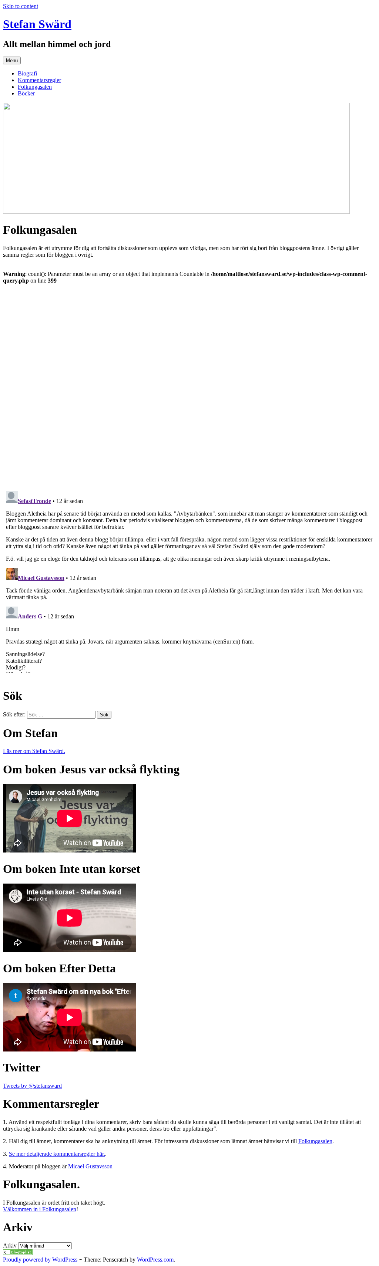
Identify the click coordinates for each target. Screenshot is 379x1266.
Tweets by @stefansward (32, 1086)
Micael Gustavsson (90, 1166)
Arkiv (10, 1245)
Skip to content (20, 6)
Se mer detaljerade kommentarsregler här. (57, 1154)
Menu (12, 60)
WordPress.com (155, 1259)
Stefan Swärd (37, 24)
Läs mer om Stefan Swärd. (34, 751)
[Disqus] (189, 383)
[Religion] (18, 1253)
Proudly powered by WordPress (40, 1259)
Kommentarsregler (39, 80)
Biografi (27, 73)
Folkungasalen (35, 87)
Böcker (26, 93)
